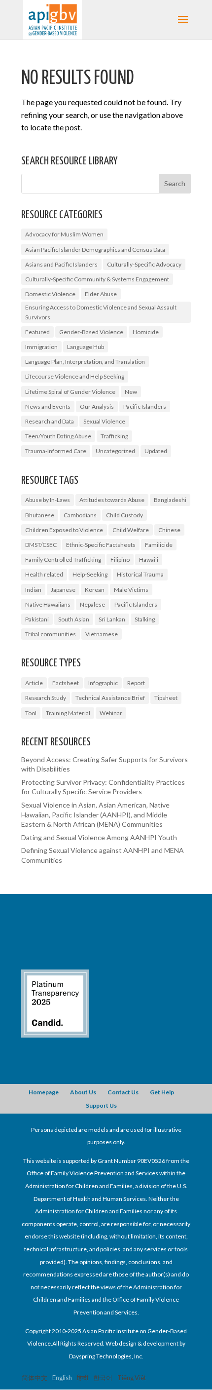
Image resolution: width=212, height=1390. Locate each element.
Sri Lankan (112, 619)
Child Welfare (130, 530)
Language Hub (85, 346)
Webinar (111, 713)
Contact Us (123, 1092)
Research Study (45, 697)
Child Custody (124, 515)
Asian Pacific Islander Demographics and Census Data (95, 249)
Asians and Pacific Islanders (61, 264)
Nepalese (92, 604)
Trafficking (114, 436)
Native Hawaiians (48, 604)
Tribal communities (50, 634)
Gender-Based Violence (91, 332)
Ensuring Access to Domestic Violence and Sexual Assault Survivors (101, 312)
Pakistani (37, 619)
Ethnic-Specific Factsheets (101, 544)
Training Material (68, 713)
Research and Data (49, 421)
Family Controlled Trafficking (63, 559)
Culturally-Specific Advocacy (144, 264)
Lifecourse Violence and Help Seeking (74, 376)
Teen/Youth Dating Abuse (58, 436)
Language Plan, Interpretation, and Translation (85, 361)
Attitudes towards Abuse (111, 499)
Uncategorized (115, 451)
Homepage (44, 1092)
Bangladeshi (170, 499)
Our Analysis (97, 406)
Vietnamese (101, 634)
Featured (37, 332)
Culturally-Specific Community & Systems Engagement (97, 279)
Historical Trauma (140, 574)
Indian (33, 589)
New (131, 391)
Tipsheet (165, 697)
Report (136, 683)
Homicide (146, 332)
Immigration (41, 346)
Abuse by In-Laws (47, 499)
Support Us (101, 1105)
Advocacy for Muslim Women (64, 234)
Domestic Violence (50, 294)
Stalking (145, 619)
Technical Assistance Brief (110, 697)
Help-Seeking (89, 574)
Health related (44, 574)
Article (34, 683)
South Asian (73, 619)
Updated (155, 451)
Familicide (159, 544)
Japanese (63, 589)
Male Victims (131, 589)
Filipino (120, 559)
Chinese (169, 530)
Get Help (162, 1092)
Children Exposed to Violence (64, 530)
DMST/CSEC (41, 544)
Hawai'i (148, 559)
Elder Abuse (101, 294)
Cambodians (80, 515)
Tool (30, 713)
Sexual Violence (104, 421)
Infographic (103, 683)
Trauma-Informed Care (55, 451)
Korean (95, 589)
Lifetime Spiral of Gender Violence (70, 391)
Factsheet (65, 683)
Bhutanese (39, 515)
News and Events (48, 406)
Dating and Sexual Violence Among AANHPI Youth (99, 837)
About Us (83, 1092)
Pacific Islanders (144, 406)
